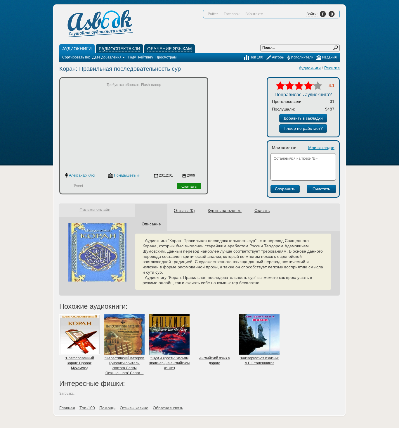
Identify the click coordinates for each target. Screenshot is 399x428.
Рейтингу (145, 57)
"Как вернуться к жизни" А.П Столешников (259, 360)
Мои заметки (284, 147)
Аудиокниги (310, 67)
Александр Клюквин (85, 175)
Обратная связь (168, 407)
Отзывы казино (134, 407)
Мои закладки (321, 147)
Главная (67, 407)
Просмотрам (165, 57)
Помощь (107, 407)
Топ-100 (87, 407)
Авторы (278, 57)
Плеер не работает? (303, 128)
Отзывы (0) (184, 210)
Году (132, 57)
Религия (332, 67)
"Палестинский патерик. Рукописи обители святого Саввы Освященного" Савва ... (125, 365)
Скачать (189, 186)
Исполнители (302, 57)
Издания (329, 57)
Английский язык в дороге (214, 360)
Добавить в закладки (303, 118)
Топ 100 (256, 57)
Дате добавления (107, 57)
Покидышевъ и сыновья (134, 175)
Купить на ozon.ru (225, 210)
